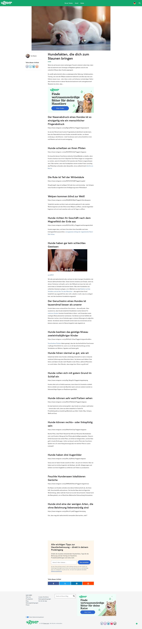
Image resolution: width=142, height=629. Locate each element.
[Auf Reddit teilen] (88, 583)
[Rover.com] (6, 3)
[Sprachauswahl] (135, 3)
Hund (76, 3)
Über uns (28, 597)
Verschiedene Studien (54, 343)
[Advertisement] (71, 100)
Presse (27, 605)
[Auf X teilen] (65, 583)
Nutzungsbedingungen (44, 599)
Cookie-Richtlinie (43, 597)
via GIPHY (51, 275)
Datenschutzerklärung (56, 571)
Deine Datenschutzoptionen (36, 617)
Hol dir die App (42, 601)
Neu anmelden (84, 562)
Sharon (35, 56)
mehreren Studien (53, 313)
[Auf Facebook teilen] (53, 583)
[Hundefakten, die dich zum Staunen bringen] (71, 28)
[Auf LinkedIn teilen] (76, 583)
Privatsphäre (29, 599)
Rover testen (69, 3)
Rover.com (46, 623)
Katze (82, 3)
